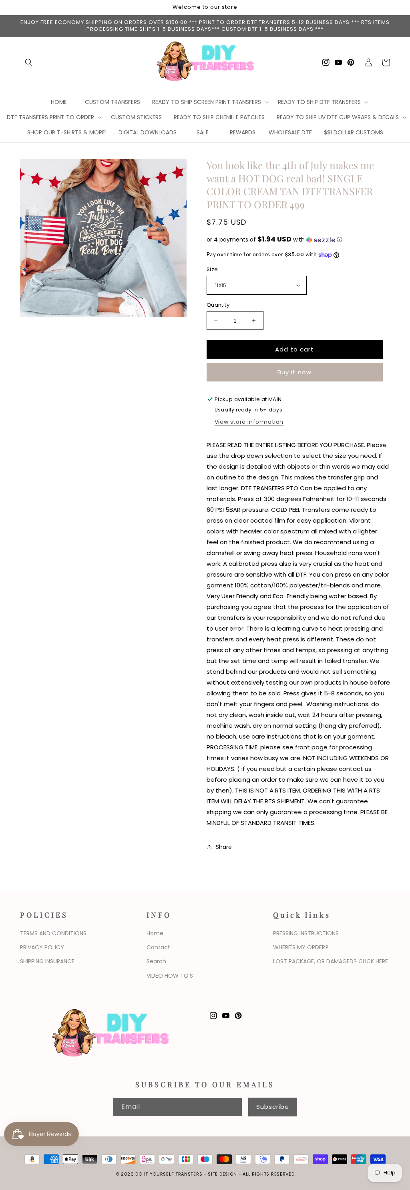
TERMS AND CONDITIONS (53, 933)
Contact (158, 947)
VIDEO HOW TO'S (170, 976)
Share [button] (224, 847)
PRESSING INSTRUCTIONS (306, 933)
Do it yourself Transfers (168, 1174)
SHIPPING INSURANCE (47, 961)
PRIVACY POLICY (42, 947)
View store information (249, 422)
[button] (29, 62)
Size (212, 269)
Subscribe (272, 1106)
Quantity (218, 305)
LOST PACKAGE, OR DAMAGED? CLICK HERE (330, 961)
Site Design (222, 1174)
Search (156, 961)
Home (155, 933)
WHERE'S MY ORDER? (300, 947)
